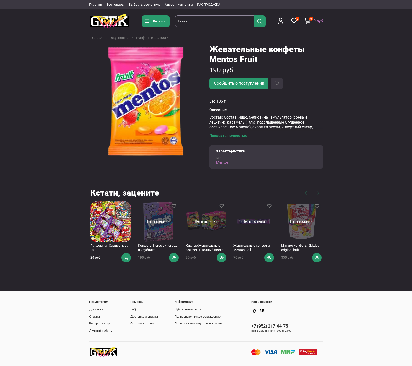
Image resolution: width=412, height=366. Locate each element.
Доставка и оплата (144, 316)
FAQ (133, 309)
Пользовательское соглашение (198, 316)
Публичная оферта (188, 309)
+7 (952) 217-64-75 (269, 326)
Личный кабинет (101, 330)
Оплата (94, 316)
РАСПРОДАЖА (208, 4)
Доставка (96, 309)
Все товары (115, 4)
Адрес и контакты (179, 4)
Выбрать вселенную (144, 4)
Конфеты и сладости (152, 38)
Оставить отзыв (142, 323)
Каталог (159, 21)
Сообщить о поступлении (239, 83)
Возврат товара (100, 323)
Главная (95, 4)
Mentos (222, 162)
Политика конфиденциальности (198, 323)
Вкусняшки (120, 38)
